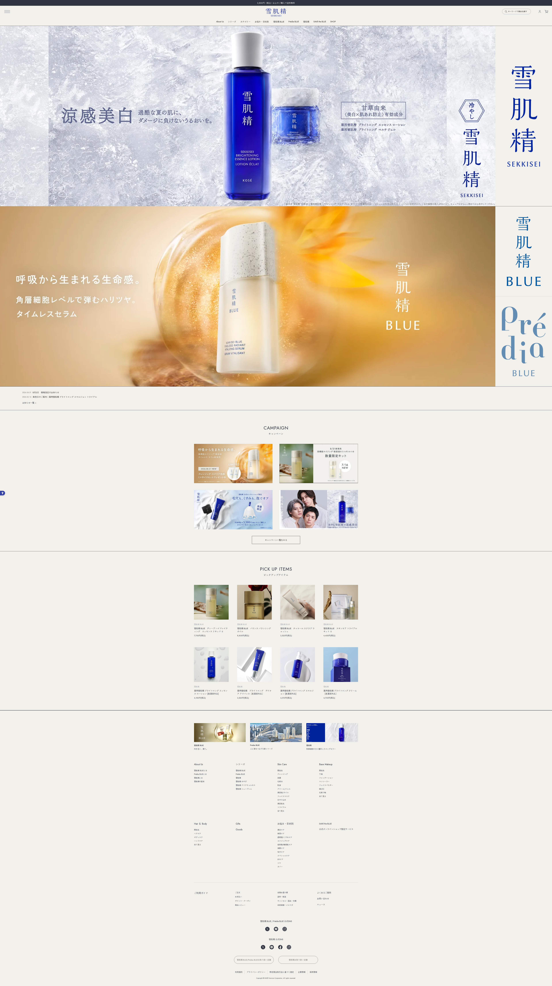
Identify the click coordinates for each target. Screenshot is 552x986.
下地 (321, 774)
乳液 (279, 785)
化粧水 (280, 781)
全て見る (280, 811)
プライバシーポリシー (256, 972)
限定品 (280, 770)
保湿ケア (280, 833)
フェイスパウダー (326, 785)
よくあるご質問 (324, 892)
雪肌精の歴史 (199, 781)
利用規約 (239, 972)
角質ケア (280, 848)
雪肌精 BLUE (278, 21)
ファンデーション (326, 778)
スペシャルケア (283, 855)
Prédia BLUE (294, 21)
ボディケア (198, 837)
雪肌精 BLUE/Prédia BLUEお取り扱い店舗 (254, 960)
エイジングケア (283, 841)
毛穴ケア (280, 852)
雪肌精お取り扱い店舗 (298, 960)
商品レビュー (240, 905)
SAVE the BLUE (325, 823)
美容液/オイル (283, 792)
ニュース (321, 904)
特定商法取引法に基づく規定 (282, 972)
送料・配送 (281, 897)
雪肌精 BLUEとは (200, 770)
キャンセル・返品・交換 (286, 901)
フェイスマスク (283, 796)
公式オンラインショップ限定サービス (336, 829)
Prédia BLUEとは (200, 774)
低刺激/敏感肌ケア (284, 844)
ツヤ (279, 863)
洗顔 (279, 778)
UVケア (280, 859)
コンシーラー (324, 781)
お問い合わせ (323, 898)
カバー (280, 866)
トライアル (281, 807)
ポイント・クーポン (243, 901)
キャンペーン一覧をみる (276, 540)
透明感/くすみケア (284, 837)
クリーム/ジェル (283, 789)
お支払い (238, 897)
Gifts (238, 823)
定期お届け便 (282, 892)
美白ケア (280, 830)
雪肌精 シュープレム (244, 789)
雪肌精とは (198, 778)
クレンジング (282, 774)
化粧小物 (322, 792)
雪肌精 (306, 21)
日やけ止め (281, 800)
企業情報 (301, 972)
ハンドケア (198, 841)
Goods (239, 829)
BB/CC (321, 789)
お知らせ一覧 (28, 402)
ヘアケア (197, 833)
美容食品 (280, 803)
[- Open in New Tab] (267, 928)
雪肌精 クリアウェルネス (245, 785)
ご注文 (237, 892)
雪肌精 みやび (241, 781)
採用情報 (313, 972)
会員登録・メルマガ (285, 905)
